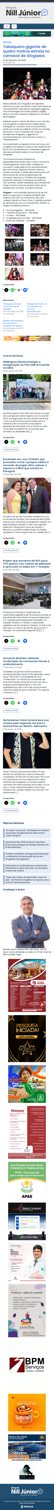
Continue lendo (11, 449)
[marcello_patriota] (27, 1471)
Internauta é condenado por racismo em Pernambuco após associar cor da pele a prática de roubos (27, 868)
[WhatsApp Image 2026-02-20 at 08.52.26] (27, 1038)
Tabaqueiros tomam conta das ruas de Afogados (12, 306)
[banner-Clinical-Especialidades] (27, 1132)
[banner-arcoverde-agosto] (27, 338)
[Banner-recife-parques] (27, 1083)
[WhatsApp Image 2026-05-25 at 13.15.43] (27, 985)
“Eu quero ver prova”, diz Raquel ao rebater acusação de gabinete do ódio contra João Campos (27, 833)
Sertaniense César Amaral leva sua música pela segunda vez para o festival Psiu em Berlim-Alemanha (26, 723)
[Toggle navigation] (7, 26)
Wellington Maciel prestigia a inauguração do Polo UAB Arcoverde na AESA (26, 365)
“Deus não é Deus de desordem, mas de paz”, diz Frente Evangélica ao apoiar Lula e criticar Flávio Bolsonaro (27, 880)
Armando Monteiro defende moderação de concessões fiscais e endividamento (26, 661)
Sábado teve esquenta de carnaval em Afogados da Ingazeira (13, 323)
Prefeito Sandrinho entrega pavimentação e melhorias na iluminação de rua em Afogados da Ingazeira (27, 856)
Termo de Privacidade (27, 1503)
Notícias (7, 42)
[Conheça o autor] (27, 921)
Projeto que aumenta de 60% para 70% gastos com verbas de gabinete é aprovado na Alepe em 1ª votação (27, 563)
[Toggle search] (14, 26)
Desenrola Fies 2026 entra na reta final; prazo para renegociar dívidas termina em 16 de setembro (27, 845)
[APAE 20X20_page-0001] (27, 1180)
